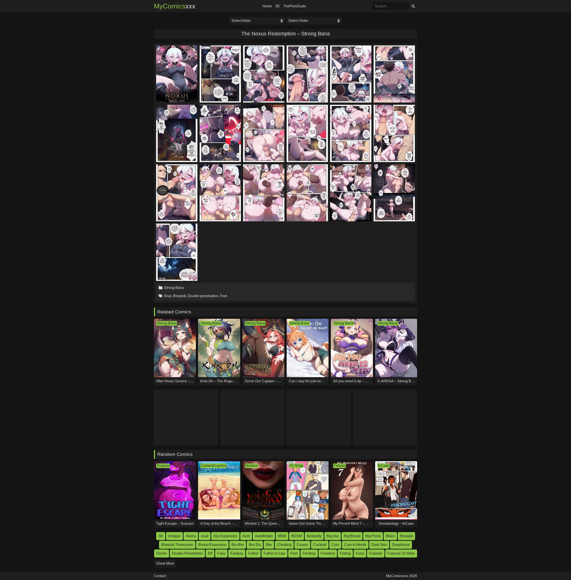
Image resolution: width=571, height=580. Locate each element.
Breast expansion (212, 545)
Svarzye (163, 465)
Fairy (221, 553)
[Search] (413, 6)
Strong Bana (174, 288)
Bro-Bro (238, 545)
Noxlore (251, 465)
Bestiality (314, 536)
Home (267, 6)
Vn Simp (296, 465)
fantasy (236, 553)
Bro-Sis (255, 545)
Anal (167, 296)
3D (277, 6)
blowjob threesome (177, 545)
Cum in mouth (355, 545)
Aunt (246, 536)
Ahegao (174, 536)
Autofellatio (264, 536)
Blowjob (179, 296)
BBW (282, 536)
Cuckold (319, 545)
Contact (160, 576)
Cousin (302, 545)
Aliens (191, 536)
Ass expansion (225, 536)
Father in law (274, 553)
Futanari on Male (401, 553)
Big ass (333, 536)
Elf (210, 553)
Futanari (375, 553)
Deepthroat (401, 545)
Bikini (390, 536)
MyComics (174, 6)
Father (253, 553)
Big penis (373, 536)
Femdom (328, 553)
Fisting (345, 553)
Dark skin (379, 545)
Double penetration (203, 296)
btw (269, 545)
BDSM (296, 536)
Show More (165, 563)
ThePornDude (294, 6)
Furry (360, 553)
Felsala (339, 465)
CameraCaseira (213, 465)
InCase (383, 465)
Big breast (352, 536)
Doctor (161, 553)
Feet (223, 296)
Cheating (284, 545)
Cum (335, 545)
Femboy (309, 553)
